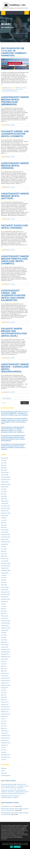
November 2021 (5, 594)
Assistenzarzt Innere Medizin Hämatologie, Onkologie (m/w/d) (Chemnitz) (15, 260)
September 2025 (5, 484)
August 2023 (4, 544)
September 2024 (5, 513)
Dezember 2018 (5, 678)
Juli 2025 (3, 489)
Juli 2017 (3, 719)
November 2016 (5, 738)
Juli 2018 (3, 690)
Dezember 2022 (5, 563)
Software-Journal (9, 780)
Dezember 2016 (5, 735)
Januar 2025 (4, 503)
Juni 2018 (4, 692)
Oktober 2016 (5, 740)
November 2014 (5, 757)
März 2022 (4, 585)
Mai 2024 (3, 522)
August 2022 (4, 573)
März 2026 (4, 470)
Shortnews (4, 773)
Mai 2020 (3, 637)
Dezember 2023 (5, 534)
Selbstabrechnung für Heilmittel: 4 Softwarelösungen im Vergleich (10, 796)
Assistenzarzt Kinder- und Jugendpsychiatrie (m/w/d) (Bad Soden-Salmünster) (13, 295)
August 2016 (4, 745)
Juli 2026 (3, 460)
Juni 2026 (4, 463)
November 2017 (5, 709)
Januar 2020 (4, 647)
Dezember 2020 (5, 621)
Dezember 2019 (5, 649)
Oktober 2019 (5, 654)
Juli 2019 (3, 661)
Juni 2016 (4, 750)
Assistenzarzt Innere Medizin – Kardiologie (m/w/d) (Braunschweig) (15, 368)
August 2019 (4, 659)
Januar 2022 (4, 589)
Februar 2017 (5, 731)
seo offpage (19, 89)
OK (11, 846)
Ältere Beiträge (7, 398)
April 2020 (4, 640)
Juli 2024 (3, 518)
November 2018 (5, 680)
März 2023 (4, 556)
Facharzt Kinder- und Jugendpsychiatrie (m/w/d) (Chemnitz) (15, 134)
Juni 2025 (4, 491)
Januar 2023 (4, 561)
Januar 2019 (4, 676)
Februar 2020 (5, 644)
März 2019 (4, 671)
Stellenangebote (5, 775)
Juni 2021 (4, 606)
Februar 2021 (5, 616)
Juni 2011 (4, 759)
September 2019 (5, 656)
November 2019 (5, 652)
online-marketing (7, 89)
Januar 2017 (4, 733)
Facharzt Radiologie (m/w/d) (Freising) (14, 226)
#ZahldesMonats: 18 (6, 806)
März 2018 (4, 699)
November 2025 (5, 479)
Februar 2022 (5, 587)
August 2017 (4, 716)
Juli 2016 (3, 747)
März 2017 (4, 728)
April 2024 (4, 525)
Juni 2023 (4, 549)
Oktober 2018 (5, 683)
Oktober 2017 (5, 711)
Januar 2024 (4, 532)
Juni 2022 (4, 577)
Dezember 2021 (5, 592)
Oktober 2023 (5, 539)
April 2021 (4, 611)
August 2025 (4, 487)
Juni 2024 (4, 520)
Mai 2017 (3, 723)
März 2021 (4, 613)
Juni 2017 (4, 721)
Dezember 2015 (5, 754)
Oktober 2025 (5, 482)
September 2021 (5, 599)
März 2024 (4, 527)
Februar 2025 (5, 501)
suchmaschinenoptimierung (10, 91)
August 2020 (4, 630)
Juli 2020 (3, 632)
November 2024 (5, 508)
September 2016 (5, 743)
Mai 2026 (3, 465)
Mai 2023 (3, 551)
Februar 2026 (5, 472)
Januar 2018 (4, 704)
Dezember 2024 (5, 506)
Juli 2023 (3, 546)
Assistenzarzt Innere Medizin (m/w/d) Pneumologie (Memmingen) (15, 100)
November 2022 (5, 565)
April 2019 (4, 668)
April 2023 (4, 554)
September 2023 (5, 542)
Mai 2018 (3, 695)
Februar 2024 (5, 530)
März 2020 (4, 642)
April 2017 (4, 726)
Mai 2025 (3, 494)
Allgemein (12, 125)
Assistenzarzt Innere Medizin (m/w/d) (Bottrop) (15, 196)
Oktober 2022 (5, 568)
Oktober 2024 (5, 510)
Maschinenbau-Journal (10, 802)
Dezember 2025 (5, 477)
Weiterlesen (17, 846)
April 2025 (4, 496)
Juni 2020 (4, 635)
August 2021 (4, 601)
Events (11, 88)
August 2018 (4, 687)
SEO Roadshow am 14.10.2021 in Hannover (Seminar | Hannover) (14, 52)
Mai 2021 (3, 609)
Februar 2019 (5, 673)
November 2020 (5, 623)
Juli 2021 (3, 604)
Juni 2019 (4, 664)
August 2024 (4, 515)
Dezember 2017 (5, 707)
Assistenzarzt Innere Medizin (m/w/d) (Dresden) (15, 165)
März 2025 (4, 499)
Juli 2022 (3, 575)
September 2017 (5, 714)
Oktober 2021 (5, 597)
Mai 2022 (3, 580)
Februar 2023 (5, 558)
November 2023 (5, 537)
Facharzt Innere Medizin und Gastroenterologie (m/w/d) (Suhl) (14, 332)
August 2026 (4, 458)
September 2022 (5, 570)
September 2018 (5, 685)
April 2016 (4, 752)
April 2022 (4, 582)
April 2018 (4, 697)
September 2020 (5, 628)
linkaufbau (23, 88)
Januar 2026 (4, 475)
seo (14, 89)
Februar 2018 (5, 702)
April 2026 (4, 467)
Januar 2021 (4, 618)
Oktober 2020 (5, 625)
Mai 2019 (3, 666)
